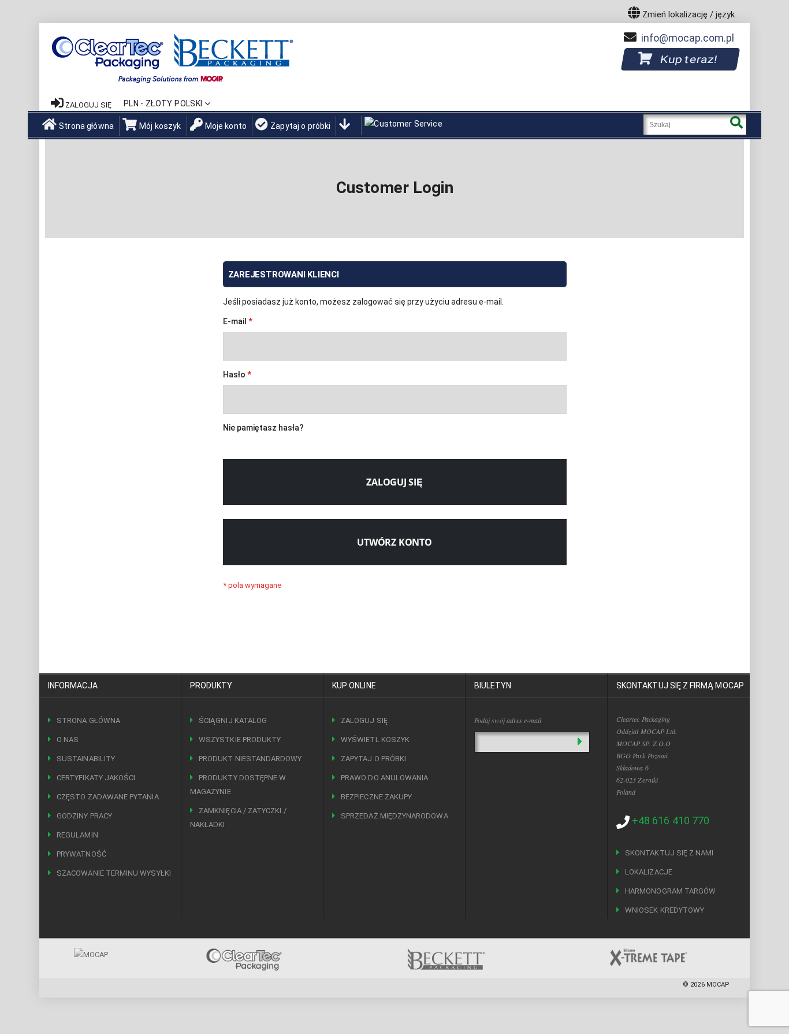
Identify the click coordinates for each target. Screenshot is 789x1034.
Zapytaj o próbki (300, 126)
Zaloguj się (88, 105)
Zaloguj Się (364, 720)
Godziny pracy (84, 815)
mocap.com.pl (687, 38)
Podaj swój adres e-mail (508, 720)
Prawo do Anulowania (384, 777)
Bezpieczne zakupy (376, 796)
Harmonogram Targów (670, 891)
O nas (68, 739)
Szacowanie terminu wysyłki (114, 873)
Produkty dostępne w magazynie (238, 784)
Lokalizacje (648, 872)
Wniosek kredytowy (664, 910)
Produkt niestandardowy (250, 758)
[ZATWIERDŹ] (579, 742)
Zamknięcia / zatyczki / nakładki (238, 817)
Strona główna (86, 126)
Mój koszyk (160, 126)
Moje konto (226, 126)
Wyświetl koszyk (375, 739)
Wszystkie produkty (240, 739)
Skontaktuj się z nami (669, 852)
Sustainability (86, 758)
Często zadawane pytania (108, 796)
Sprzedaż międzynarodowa (394, 815)
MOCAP (718, 984)
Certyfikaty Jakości (96, 777)
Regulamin (77, 835)
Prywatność (81, 854)
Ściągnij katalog (233, 720)
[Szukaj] (736, 124)
